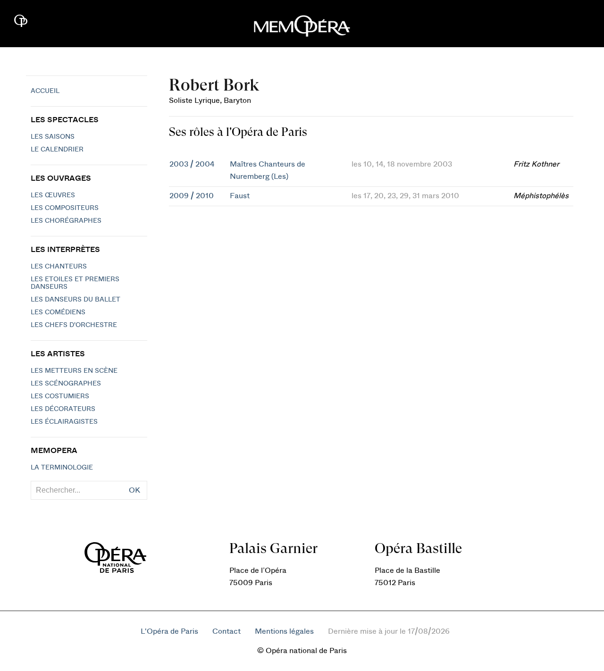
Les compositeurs (65, 208)
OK (134, 490)
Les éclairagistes (64, 422)
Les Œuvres (53, 195)
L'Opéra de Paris (169, 631)
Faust (240, 196)
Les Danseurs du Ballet (75, 299)
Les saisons (53, 137)
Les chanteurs (59, 266)
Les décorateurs (63, 409)
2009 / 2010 (191, 196)
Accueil (45, 91)
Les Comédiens (58, 312)
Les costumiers (60, 396)
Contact (226, 631)
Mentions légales (284, 631)
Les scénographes (66, 383)
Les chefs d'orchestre (74, 325)
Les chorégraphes (66, 221)
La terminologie (62, 467)
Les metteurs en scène (74, 371)
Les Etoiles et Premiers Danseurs (75, 283)
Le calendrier (57, 149)
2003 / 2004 (191, 164)
